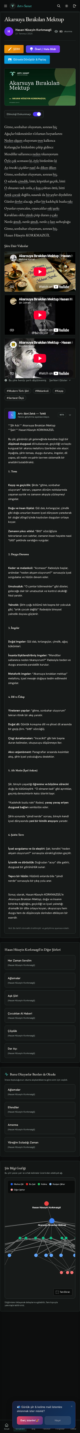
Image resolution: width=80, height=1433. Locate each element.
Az (6, 167)
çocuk (16, 194)
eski (49, 208)
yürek (29, 215)
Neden (8, 140)
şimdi (17, 221)
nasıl (32, 167)
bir (48, 194)
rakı (70, 201)
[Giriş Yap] (74, 6)
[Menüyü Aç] (5, 6)
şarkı (56, 208)
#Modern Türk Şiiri (18, 391)
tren (40, 140)
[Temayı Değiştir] (66, 6)
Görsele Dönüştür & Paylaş (29, 59)
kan (52, 221)
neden (36, 154)
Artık (8, 194)
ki (30, 160)
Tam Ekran (64, 1291)
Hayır (58, 1420)
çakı (55, 215)
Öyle (7, 160)
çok (14, 160)
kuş (38, 187)
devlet (19, 201)
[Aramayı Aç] (59, 6)
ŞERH (16, 49)
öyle (36, 160)
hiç (55, 127)
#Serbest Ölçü (15, 398)
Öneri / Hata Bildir (45, 49)
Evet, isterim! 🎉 (29, 1420)
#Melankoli (42, 391)
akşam (18, 140)
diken (44, 167)
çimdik (23, 181)
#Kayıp (59, 391)
